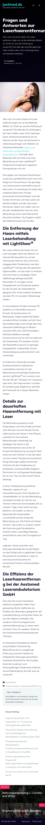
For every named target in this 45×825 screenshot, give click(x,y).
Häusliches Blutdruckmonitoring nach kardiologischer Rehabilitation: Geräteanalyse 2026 (22, 733)
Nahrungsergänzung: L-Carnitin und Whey (22, 794)
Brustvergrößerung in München (21, 810)
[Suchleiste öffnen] (33, 5)
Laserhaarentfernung (30, 686)
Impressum (26, 821)
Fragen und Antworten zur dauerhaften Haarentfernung (19, 151)
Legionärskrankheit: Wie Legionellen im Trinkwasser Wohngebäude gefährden (18, 721)
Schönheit (11, 682)
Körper (16, 686)
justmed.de (12, 4)
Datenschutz (37, 821)
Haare (9, 686)
